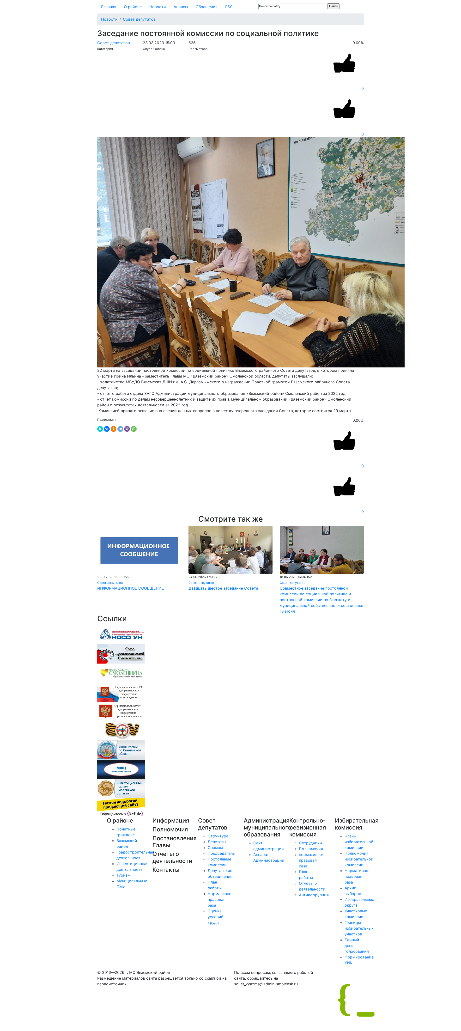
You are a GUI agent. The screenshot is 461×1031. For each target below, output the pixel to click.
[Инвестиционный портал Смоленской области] (121, 788)
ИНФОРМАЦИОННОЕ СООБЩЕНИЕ (130, 588)
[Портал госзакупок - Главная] (121, 711)
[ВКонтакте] (107, 429)
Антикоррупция (314, 894)
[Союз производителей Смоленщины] (121, 653)
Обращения (207, 6)
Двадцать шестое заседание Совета (223, 588)
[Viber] (127, 429)
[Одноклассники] (113, 429)
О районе (133, 6)
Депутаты (217, 841)
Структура (218, 836)
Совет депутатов (139, 19)
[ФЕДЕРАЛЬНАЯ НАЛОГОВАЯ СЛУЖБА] (121, 749)
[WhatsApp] (134, 429)
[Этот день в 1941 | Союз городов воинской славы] (121, 730)
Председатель (221, 853)
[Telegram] (120, 429)
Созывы (215, 847)
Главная (108, 6)
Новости (157, 6)
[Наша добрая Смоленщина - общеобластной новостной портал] (121, 673)
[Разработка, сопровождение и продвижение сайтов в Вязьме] (121, 807)
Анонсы (181, 6)
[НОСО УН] (121, 634)
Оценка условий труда (216, 917)
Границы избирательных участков (359, 928)
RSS (228, 6)
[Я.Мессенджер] (100, 429)
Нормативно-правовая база (220, 899)
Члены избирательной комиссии (359, 842)
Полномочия (311, 848)
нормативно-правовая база (311, 860)
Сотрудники (310, 843)
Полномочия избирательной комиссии (359, 859)
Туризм (123, 875)
